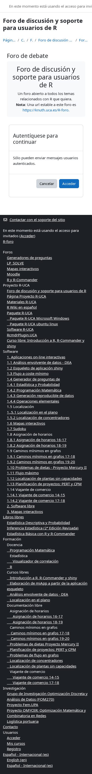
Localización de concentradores (35, 660)
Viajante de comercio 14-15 (33, 677)
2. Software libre (21, 505)
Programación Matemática (31, 550)
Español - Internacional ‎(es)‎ (26, 754)
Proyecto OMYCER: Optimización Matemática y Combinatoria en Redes (46, 713)
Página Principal (9, 40)
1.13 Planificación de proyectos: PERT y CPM (44, 483)
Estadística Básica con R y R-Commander (41, 533)
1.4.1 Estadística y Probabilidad (33, 384)
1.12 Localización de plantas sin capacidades (44, 478)
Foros (31, 40)
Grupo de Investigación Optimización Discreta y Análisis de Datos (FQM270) (47, 696)
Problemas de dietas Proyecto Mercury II (43, 644)
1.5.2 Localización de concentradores (38, 417)
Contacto (10, 726)
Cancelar (46, 183)
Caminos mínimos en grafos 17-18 (38, 632)
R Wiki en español (22, 307)
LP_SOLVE (15, 263)
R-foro (8, 241)
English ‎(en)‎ (17, 759)
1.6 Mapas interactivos (26, 423)
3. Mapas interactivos (25, 511)
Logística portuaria (23, 721)
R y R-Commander (22, 279)
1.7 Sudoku (16, 428)
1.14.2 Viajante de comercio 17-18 (36, 500)
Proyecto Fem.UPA (22, 704)
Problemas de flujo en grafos (33, 655)
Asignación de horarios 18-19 (35, 621)
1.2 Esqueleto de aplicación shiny (35, 368)
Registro (14, 748)
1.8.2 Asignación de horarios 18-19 (36, 445)
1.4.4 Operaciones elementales (33, 401)
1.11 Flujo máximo (23, 472)
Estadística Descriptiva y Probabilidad (38, 522)
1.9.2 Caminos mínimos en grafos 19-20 (41, 461)
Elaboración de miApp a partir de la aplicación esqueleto (47, 586)
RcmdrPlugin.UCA (22, 334)
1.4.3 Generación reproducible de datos (40, 395)
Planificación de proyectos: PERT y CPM (41, 649)
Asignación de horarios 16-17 (35, 616)
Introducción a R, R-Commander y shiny (42, 577)
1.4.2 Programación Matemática (34, 390)
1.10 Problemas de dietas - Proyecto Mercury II (47, 467)
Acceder (69, 183)
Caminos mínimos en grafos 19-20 (38, 638)
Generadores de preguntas (29, 257)
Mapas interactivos (23, 268)
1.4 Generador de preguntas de (33, 379)
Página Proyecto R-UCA (26, 296)
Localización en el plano (28, 599)
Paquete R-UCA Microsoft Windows (38, 318)
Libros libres (13, 516)
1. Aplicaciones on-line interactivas (36, 356)
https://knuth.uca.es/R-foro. (46, 109)
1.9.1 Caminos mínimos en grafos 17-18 (41, 456)
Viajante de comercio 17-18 (33, 682)
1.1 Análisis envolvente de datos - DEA (39, 362)
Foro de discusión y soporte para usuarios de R (56, 40)
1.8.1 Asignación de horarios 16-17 (36, 439)
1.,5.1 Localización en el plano (32, 412)
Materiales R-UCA (21, 301)
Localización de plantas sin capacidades (41, 666)
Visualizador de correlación (32, 561)
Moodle (13, 274)
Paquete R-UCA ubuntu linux (32, 323)
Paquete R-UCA (19, 312)
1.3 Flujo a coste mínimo (28, 373)
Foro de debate (84, 40)
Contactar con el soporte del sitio (37, 219)
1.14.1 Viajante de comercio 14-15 (36, 494)
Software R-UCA (20, 329)
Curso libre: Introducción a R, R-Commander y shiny (45, 343)
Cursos (23, 40)
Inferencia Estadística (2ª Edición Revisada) (43, 527)
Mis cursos (16, 743)
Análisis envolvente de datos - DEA (37, 594)
